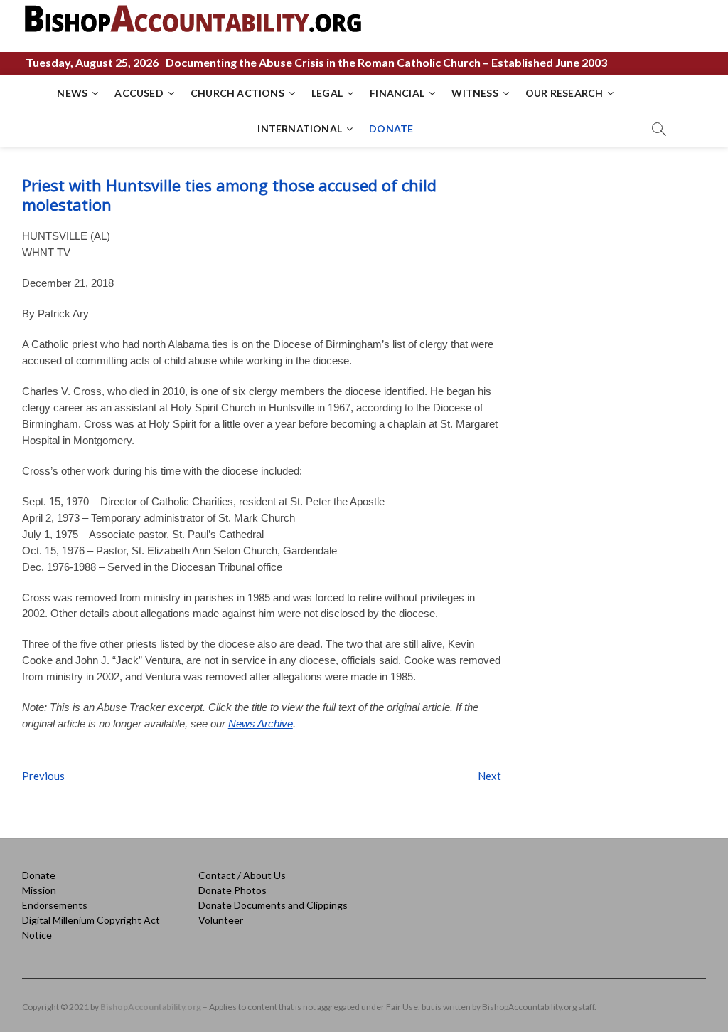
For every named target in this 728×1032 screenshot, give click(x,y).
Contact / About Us (242, 875)
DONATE (391, 128)
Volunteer (220, 920)
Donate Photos (232, 890)
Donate (38, 875)
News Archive (260, 723)
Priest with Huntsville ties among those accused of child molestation (229, 194)
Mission (39, 890)
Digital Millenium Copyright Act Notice (91, 927)
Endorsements (54, 905)
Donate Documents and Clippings (273, 905)
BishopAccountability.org (150, 1006)
